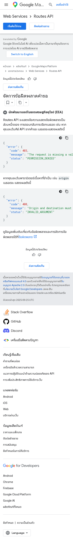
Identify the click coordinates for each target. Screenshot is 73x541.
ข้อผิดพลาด (25, 237)
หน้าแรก (7, 66)
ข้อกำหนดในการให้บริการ (16, 450)
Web (6, 409)
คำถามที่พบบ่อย (11, 361)
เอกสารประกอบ (16, 71)
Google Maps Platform (44, 66)
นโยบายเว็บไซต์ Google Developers (23, 289)
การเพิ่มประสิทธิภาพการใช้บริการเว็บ (22, 379)
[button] (33, 112)
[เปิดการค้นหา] (50, 4)
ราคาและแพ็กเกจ (12, 432)
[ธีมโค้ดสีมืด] (60, 138)
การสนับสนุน (10, 444)
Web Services (15, 16)
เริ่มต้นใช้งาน (14, 26)
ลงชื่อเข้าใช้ (62, 4)
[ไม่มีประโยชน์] (35, 79)
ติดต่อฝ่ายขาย (41, 26)
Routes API (43, 16)
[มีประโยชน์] (29, 79)
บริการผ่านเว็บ (10, 415)
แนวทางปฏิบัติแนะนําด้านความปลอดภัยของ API (28, 373)
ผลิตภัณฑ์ (21, 66)
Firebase (8, 488)
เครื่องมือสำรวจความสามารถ (18, 367)
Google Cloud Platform (17, 494)
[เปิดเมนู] (6, 4)
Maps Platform (40, 4)
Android (8, 396)
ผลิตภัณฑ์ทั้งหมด (12, 506)
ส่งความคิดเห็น (16, 87)
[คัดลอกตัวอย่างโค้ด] (67, 138)
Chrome (8, 482)
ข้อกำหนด (8, 522)
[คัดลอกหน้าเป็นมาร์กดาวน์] (20, 102)
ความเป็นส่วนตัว (25, 522)
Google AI (9, 500)
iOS (5, 402)
